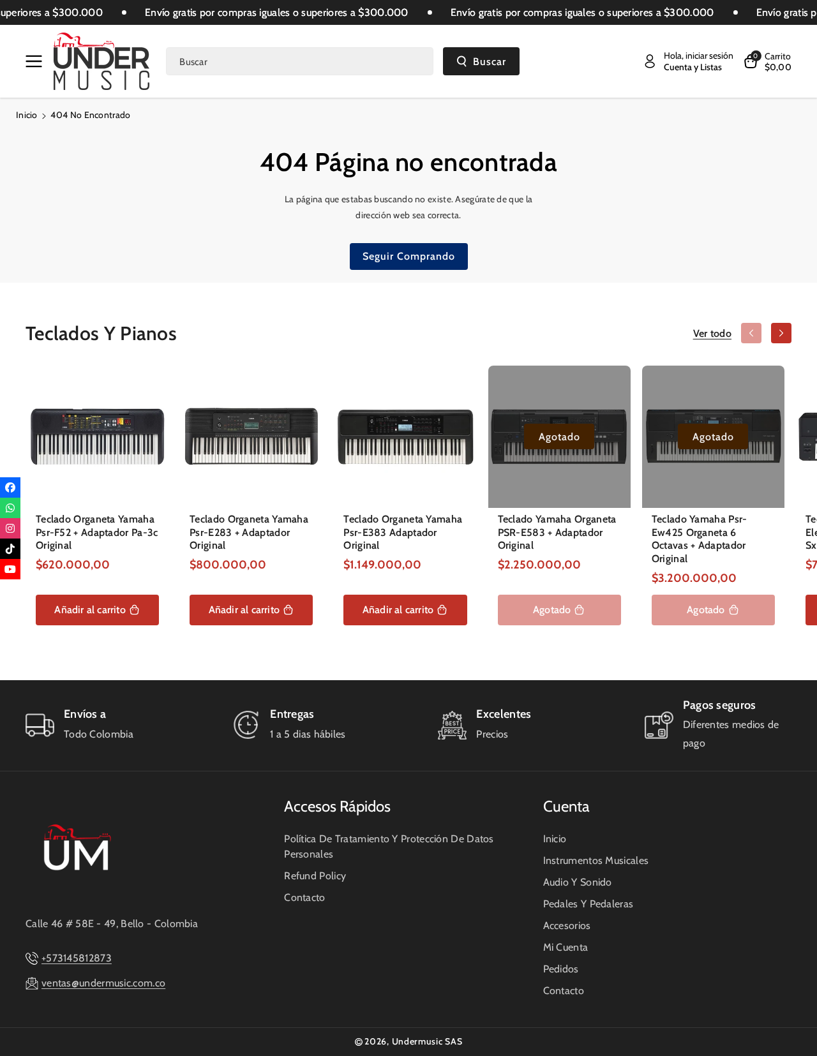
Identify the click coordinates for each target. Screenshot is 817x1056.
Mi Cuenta (565, 947)
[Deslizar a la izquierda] (751, 333)
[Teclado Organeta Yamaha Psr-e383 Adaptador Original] (405, 437)
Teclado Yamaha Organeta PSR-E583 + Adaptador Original (557, 532)
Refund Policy (315, 876)
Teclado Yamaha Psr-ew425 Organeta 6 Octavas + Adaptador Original (699, 539)
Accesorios (567, 925)
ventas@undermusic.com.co (103, 983)
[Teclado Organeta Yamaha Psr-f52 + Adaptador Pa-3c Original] (97, 437)
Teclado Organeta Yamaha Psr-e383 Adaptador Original (402, 532)
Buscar (489, 62)
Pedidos (561, 969)
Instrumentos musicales (596, 860)
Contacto (304, 897)
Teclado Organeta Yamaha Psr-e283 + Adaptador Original (249, 532)
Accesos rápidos (337, 806)
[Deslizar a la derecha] (781, 333)
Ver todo (712, 333)
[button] (36, 61)
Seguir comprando (409, 256)
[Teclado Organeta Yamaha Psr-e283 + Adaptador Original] (251, 437)
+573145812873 (76, 958)
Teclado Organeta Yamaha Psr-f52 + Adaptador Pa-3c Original (97, 532)
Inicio (27, 115)
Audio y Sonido (577, 882)
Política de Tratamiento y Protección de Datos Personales (389, 846)
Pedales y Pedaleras (588, 904)
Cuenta (566, 806)
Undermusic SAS (427, 1041)
